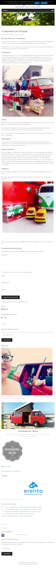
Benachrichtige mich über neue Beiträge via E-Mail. (15, 301)
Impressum (4, 524)
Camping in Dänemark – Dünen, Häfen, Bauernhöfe (19, 516)
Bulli (26, 241)
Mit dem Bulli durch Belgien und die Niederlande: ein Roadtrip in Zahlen (24, 509)
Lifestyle (20, 564)
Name (3, 275)
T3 (41, 241)
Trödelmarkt (48, 241)
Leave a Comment (19, 34)
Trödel (43, 241)
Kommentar (4, 255)
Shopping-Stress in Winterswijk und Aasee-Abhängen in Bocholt (25, 507)
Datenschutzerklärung (14, 272)
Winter (19, 241)
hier (24, 398)
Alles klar (37, 3)
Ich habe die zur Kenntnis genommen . (18, 272)
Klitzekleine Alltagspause (22, 534)
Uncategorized (14, 241)
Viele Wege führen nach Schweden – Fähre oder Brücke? (20, 513)
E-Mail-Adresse (5, 282)
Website (3, 289)
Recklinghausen (36, 241)
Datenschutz (4, 528)
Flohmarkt (30, 241)
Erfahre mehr (44, 3)
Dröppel (8, 241)
